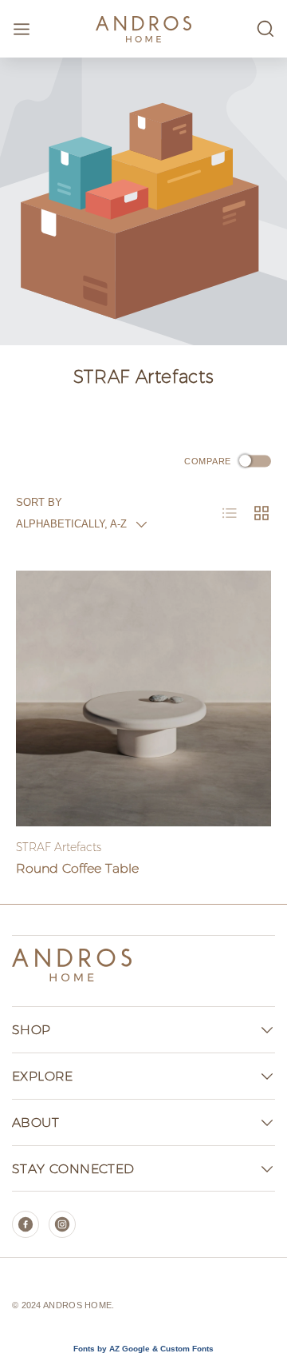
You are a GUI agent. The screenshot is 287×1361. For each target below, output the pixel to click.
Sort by (39, 502)
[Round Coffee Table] (143, 698)
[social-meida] (25, 1224)
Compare (207, 460)
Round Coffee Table (77, 868)
